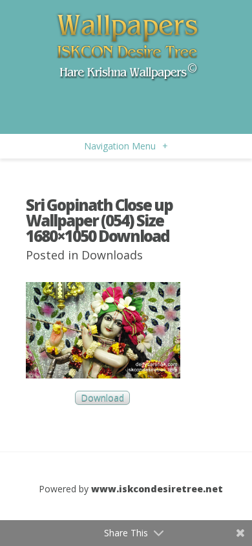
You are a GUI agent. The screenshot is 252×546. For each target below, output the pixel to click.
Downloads (112, 255)
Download (102, 398)
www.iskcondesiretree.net (157, 489)
